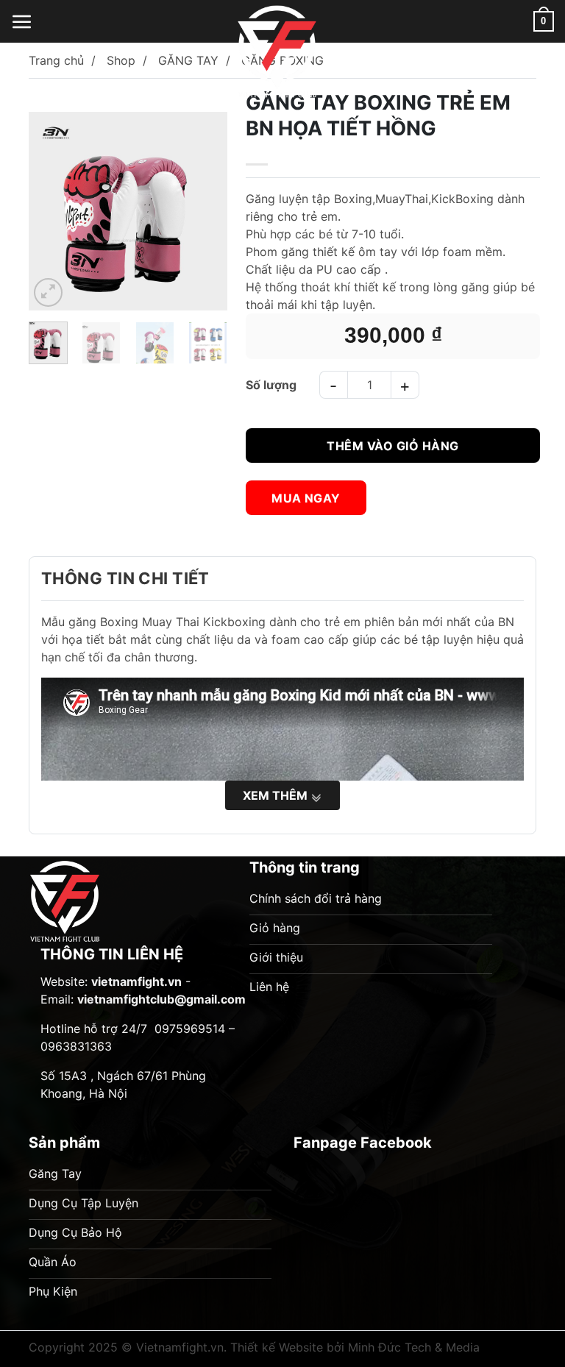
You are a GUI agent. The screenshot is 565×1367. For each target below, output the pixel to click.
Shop (121, 60)
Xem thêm (276, 795)
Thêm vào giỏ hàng (392, 445)
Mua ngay (306, 498)
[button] (22, 21)
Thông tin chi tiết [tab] (125, 578)
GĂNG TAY (188, 60)
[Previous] (53, 207)
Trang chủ (56, 60)
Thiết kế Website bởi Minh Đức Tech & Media (355, 1347)
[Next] (203, 207)
